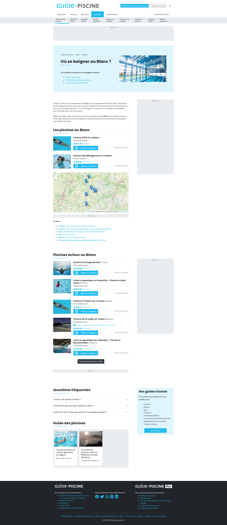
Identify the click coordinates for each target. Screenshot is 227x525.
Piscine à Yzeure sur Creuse (92, 301)
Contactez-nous (130, 516)
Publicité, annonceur (147, 496)
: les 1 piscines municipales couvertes (76, 226)
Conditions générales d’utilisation (105, 516)
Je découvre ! (155, 430)
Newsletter (64, 503)
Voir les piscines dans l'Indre (91, 361)
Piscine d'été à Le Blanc (86, 137)
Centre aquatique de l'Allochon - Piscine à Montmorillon (96, 341)
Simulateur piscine (158, 6)
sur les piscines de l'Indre (71, 237)
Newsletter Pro (146, 498)
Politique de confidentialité (83, 516)
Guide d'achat (65, 505)
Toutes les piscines (72, 77)
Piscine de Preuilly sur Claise (93, 319)
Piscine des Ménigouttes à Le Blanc (92, 155)
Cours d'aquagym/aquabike (76, 83)
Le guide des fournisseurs (149, 506)
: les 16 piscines (66, 234)
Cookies (121, 516)
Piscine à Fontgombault (90, 262)
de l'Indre (82, 240)
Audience (140, 516)
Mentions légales (67, 516)
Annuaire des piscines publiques (71, 508)
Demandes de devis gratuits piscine (134, 6)
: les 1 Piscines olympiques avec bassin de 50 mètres (81, 231)
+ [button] (56, 175)
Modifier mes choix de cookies (155, 516)
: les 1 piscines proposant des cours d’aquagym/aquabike (84, 229)
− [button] (56, 178)
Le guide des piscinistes (149, 508)
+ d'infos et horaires (121, 148)
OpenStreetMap (123, 211)
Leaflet (89, 211)
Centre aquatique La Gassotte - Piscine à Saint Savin (99, 281)
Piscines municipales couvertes (77, 80)
